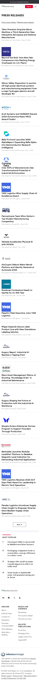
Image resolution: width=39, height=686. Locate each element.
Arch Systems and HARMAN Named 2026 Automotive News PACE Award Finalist (19, 117)
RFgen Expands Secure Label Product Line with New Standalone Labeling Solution (19, 329)
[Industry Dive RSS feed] (20, 598)
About (4, 610)
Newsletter (5, 620)
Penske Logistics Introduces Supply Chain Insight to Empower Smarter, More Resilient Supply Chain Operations (19, 509)
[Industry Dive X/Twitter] (14, 598)
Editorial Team (7, 613)
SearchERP (22, 640)
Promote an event (24, 619)
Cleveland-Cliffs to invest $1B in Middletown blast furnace (21, 543)
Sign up (29, 6)
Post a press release (9, 22)
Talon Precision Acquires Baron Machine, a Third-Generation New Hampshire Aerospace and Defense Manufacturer (19, 33)
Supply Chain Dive (25, 637)
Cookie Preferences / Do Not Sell (13, 678)
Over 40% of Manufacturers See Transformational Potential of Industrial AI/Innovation (18, 170)
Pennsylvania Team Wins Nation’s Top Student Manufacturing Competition (18, 219)
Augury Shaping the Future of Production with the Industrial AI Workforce (18, 403)
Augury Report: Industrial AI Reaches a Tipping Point (15, 353)
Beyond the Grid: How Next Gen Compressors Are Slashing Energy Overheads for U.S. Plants (18, 60)
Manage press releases (25, 22)
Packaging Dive (23, 633)
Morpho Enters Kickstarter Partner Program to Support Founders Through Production (18, 429)
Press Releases (7, 629)
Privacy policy (6, 676)
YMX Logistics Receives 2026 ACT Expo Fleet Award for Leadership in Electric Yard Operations (19, 482)
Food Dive (22, 630)
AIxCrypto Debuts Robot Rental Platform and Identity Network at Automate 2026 (18, 267)
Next (18, 524)
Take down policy (30, 676)
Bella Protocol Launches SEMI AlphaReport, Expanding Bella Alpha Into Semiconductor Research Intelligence (19, 143)
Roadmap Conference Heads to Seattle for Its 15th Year (17, 291)
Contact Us (6, 617)
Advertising (22, 612)
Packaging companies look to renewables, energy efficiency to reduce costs (21, 553)
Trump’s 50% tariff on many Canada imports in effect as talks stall (20, 564)
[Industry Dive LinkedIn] (3, 598)
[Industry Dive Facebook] (9, 598)
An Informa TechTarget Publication (19, 2)
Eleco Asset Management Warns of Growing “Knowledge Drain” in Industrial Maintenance (19, 378)
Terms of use (17, 676)
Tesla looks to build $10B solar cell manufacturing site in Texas (21, 575)
